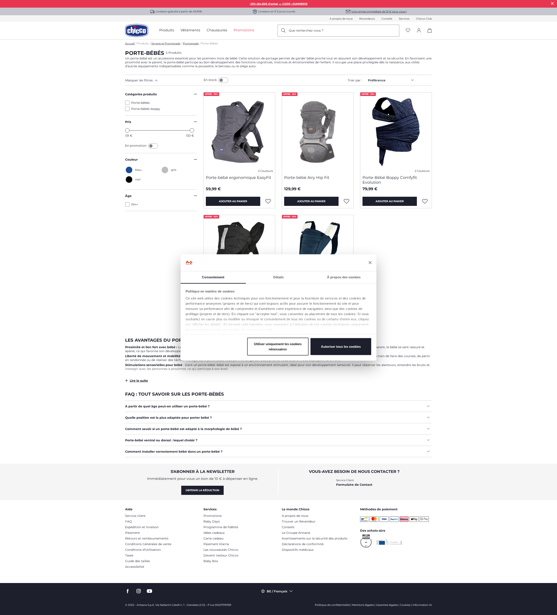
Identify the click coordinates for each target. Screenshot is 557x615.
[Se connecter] (419, 30)
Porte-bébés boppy (145, 109)
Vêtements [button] (190, 30)
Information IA (422, 605)
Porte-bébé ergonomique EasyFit (238, 177)
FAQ (128, 521)
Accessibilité (134, 567)
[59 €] (127, 130)
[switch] (223, 80)
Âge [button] (128, 196)
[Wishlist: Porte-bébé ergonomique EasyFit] (268, 201)
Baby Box (210, 561)
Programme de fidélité (220, 527)
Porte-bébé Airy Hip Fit (306, 177)
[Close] (552, 3)
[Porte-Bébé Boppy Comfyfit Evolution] (396, 132)
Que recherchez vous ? (306, 30)
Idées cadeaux (214, 533)
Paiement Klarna (216, 544)
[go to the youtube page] (149, 591)
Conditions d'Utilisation (143, 550)
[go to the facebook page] (127, 591)
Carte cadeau (213, 538)
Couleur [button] (131, 159)
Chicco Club (424, 18)
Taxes (129, 555)
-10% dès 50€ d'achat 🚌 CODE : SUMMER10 (278, 3)
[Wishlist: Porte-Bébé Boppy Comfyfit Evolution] (424, 201)
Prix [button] (128, 122)
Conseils (386, 18)
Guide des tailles (137, 561)
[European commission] (388, 541)
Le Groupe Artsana (296, 533)
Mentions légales (363, 605)
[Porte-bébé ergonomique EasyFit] (239, 132)
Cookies (405, 605)
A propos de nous (341, 18)
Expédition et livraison (142, 527)
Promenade (191, 43)
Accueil (130, 43)
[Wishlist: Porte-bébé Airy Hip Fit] (346, 201)
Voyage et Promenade (165, 43)
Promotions (212, 516)
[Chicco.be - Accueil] (136, 30)
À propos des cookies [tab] (344, 277)
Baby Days (211, 521)
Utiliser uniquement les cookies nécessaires (278, 346)
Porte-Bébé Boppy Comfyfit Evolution (389, 180)
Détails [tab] (278, 277)
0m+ (134, 204)
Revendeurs (367, 18)
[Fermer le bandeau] (370, 262)
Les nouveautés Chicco (220, 550)
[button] (163, 80)
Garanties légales (387, 605)
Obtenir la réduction (202, 490)
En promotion (136, 146)
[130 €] (192, 130)
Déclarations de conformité (303, 544)
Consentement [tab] (213, 277)
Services (404, 18)
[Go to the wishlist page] (408, 30)
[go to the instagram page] (138, 591)
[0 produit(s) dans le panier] (428, 34)
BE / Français (277, 591)
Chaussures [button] (217, 30)
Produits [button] (166, 30)
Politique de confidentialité (332, 605)
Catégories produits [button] (141, 94)
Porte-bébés (140, 103)
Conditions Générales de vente (148, 544)
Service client (135, 516)
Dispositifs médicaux (298, 550)
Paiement (132, 533)
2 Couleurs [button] (265, 171)
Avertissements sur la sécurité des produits (314, 538)
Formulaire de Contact (354, 485)
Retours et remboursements (146, 538)
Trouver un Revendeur (298, 521)
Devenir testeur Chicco (220, 555)
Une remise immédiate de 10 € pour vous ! (379, 11)
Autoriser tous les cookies (341, 346)
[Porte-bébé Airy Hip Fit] (317, 132)
